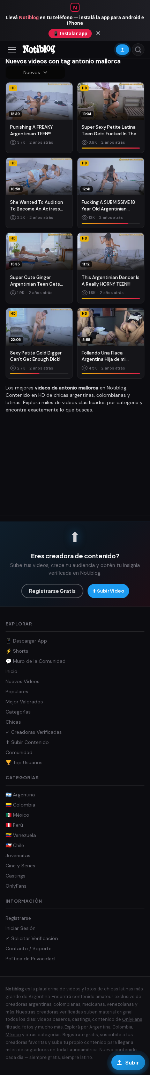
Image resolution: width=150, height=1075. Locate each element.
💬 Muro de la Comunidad (36, 661)
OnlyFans (16, 886)
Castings (15, 876)
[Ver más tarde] (65, 100)
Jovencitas (18, 855)
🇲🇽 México (17, 815)
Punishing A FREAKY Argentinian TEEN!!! (31, 130)
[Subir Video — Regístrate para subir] (122, 49)
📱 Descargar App (26, 641)
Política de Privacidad (30, 958)
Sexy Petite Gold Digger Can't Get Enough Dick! (36, 356)
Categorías (18, 712)
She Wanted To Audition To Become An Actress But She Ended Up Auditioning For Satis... (36, 206)
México (13, 1035)
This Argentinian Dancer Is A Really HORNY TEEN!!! (111, 280)
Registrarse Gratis (52, 591)
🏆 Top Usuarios (24, 762)
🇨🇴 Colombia (20, 805)
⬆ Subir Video (108, 591)
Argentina (100, 1027)
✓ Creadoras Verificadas (34, 732)
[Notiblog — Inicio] (39, 50)
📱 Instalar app (70, 33)
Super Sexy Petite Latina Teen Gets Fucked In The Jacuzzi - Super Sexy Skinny (109, 130)
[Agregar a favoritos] (65, 89)
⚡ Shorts (17, 651)
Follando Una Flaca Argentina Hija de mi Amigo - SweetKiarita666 (109, 356)
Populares (17, 691)
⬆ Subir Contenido (27, 742)
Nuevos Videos (22, 681)
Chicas (13, 722)
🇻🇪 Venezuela (21, 835)
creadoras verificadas (60, 1012)
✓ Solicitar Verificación (32, 938)
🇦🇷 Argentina (20, 794)
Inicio (11, 671)
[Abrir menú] (12, 49)
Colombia (122, 1027)
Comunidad (19, 752)
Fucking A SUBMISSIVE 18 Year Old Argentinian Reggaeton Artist (108, 206)
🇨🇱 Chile (15, 845)
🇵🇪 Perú (14, 825)
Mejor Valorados (24, 701)
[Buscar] (138, 49)
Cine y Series (20, 865)
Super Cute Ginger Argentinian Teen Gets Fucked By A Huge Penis (36, 281)
